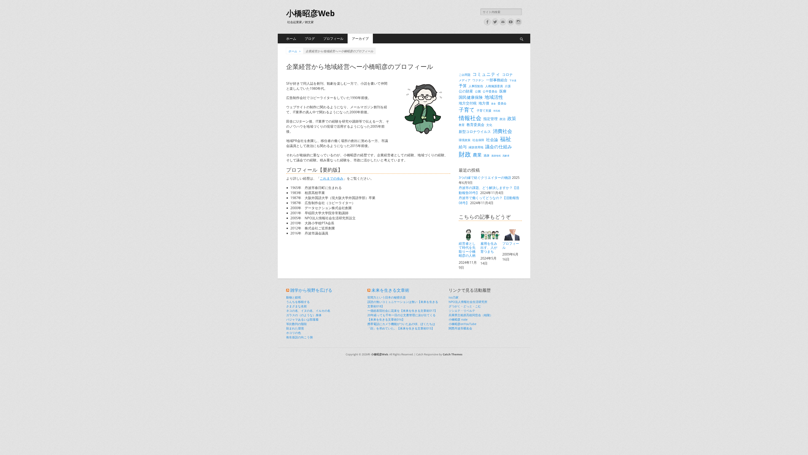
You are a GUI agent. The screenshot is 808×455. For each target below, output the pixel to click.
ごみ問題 (464, 75)
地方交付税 (468, 103)
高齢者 (505, 155)
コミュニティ (486, 74)
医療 (502, 91)
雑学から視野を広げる (311, 290)
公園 (478, 91)
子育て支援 (484, 110)
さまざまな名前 (296, 306)
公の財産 (466, 91)
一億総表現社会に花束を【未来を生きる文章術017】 (402, 311)
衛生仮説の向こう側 (299, 337)
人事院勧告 (476, 86)
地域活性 (494, 97)
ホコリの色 (293, 333)
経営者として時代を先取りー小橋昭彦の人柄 (467, 249)
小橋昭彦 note (458, 319)
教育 (462, 125)
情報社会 (470, 118)
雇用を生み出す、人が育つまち (488, 247)
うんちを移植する (298, 302)
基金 (493, 103)
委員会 (502, 103)
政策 (511, 118)
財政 (465, 154)
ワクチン (478, 80)
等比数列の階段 (296, 324)
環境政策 (464, 140)
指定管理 (490, 118)
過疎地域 (496, 155)
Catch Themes (452, 354)
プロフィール (333, 38)
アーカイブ (360, 38)
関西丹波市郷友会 (460, 328)
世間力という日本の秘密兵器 (386, 297)
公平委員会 (490, 91)
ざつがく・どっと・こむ (465, 306)
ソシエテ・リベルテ (462, 311)
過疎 (486, 155)
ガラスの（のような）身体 (304, 315)
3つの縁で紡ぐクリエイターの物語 (485, 177)
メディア (464, 80)
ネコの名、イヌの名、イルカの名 (308, 311)
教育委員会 (475, 124)
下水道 (512, 80)
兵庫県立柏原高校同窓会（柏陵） (471, 315)
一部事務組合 (497, 80)
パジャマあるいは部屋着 (302, 319)
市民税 (496, 110)
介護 (508, 86)
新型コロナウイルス (475, 131)
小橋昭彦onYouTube (462, 324)
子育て (467, 109)
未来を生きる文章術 (390, 290)
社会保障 (478, 140)
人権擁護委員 (494, 86)
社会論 (492, 139)
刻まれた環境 (295, 328)
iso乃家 (453, 297)
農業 (477, 155)
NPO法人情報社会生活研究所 (468, 302)
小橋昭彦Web (310, 13)
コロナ (507, 74)
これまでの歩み (331, 178)
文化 (489, 125)
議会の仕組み (498, 147)
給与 (463, 146)
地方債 (483, 103)
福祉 (505, 139)
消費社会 (502, 131)
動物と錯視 (293, 297)
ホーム (291, 38)
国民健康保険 (471, 97)
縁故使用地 (476, 147)
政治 (502, 119)
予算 (463, 85)
